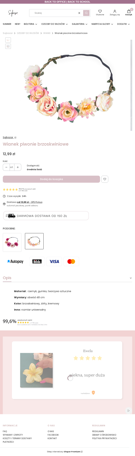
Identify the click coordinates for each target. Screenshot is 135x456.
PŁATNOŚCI (8, 441)
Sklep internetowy (63, 451)
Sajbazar (8, 33)
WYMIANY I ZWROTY (13, 434)
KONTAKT (52, 438)
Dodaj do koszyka (51, 179)
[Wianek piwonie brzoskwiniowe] (34, 242)
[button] (86, 13)
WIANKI (46, 33)
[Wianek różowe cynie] (12, 242)
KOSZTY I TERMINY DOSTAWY (17, 438)
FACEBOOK (53, 434)
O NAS (51, 431)
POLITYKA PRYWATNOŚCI (104, 438)
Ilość (5, 161)
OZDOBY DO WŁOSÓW (28, 33)
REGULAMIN (98, 431)
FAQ (5, 431)
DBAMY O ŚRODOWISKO (104, 434)
